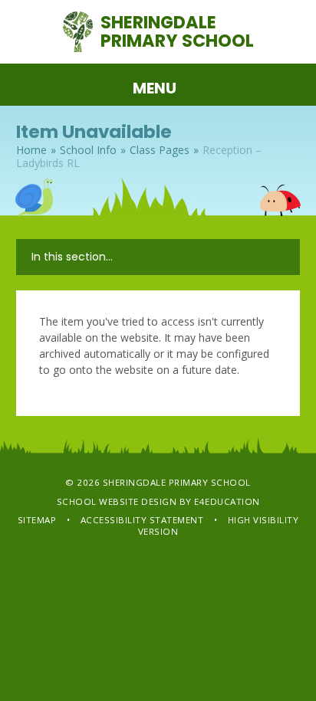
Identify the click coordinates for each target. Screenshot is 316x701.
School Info (88, 149)
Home (31, 149)
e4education (227, 501)
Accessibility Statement (142, 520)
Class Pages (159, 149)
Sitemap (37, 520)
